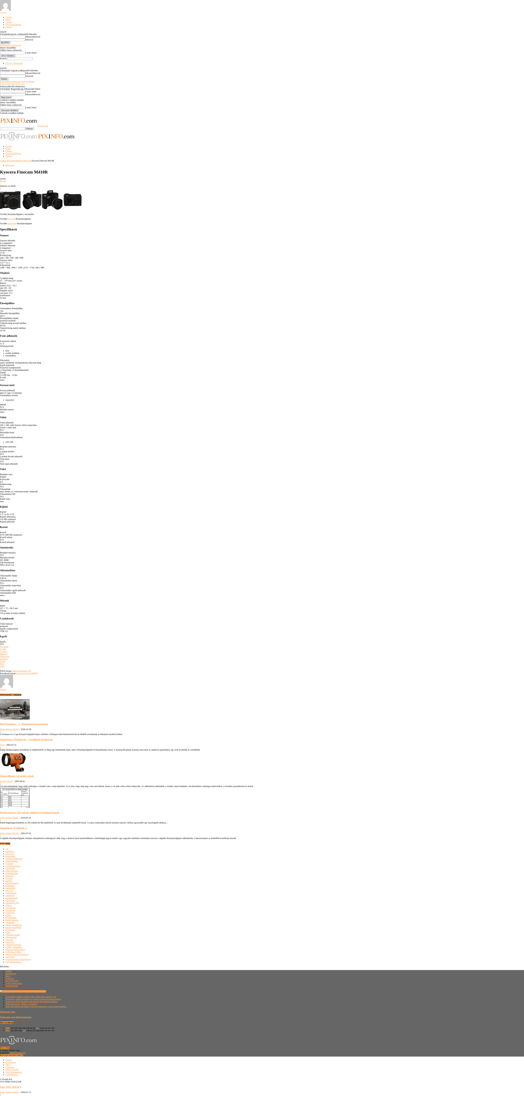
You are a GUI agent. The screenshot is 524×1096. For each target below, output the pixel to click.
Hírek (7, 20)
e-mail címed (30, 53)
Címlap (8, 17)
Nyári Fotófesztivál (13, 983)
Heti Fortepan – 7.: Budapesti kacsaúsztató (24, 724)
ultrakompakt (11, 937)
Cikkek (8, 22)
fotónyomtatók (11, 871)
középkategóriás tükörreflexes (18, 959)
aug (37, 1028)
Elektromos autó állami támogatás (15, 1017)
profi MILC (10, 957)
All (6, 849)
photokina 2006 (12, 903)
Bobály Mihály (6, 781)
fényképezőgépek (14, 161)
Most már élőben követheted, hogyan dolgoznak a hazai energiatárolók (35, 1006)
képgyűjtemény (12, 883)
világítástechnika (12, 935)
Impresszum (10, 973)
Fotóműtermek (11, 986)
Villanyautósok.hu (37, 991)
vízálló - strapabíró (13, 947)
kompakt (9, 940)
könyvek (9, 890)
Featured (9, 863)
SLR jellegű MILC (13, 952)
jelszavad (29, 39)
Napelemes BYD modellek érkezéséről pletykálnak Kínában (31, 1001)
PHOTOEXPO (12, 981)
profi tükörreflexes (13, 962)
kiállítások (9, 886)
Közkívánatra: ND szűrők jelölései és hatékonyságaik (29, 812)
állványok (9, 854)
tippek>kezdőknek (13, 927)
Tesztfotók (9, 922)
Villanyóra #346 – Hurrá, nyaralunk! (21, 1004)
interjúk (8, 881)
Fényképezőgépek (13, 24)
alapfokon (9, 851)
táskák (8, 915)
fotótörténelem (11, 873)
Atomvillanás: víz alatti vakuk (17, 776)
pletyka (8, 905)
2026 (7, 1028)
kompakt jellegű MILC (15, 949)
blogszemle (10, 856)
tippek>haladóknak (13, 925)
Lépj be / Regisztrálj (14, 63)
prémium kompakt (13, 945)
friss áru (8, 878)
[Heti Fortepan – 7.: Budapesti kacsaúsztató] (15, 719)
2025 (7, 1030)
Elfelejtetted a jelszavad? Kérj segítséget (17, 81)
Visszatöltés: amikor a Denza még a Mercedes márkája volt (30, 997)
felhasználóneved (32, 37)
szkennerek (10, 910)
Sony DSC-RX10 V (11, 1087)
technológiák (11, 918)
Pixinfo (3, 181)
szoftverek (9, 913)
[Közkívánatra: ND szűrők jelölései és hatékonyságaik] (15, 807)
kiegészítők (10, 888)
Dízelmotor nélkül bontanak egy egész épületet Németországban (33, 999)
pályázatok (10, 900)
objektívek (9, 895)
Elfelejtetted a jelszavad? (10, 45)
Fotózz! (8, 27)
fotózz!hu (9, 876)
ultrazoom (27, 161)
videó (7, 932)
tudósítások (10, 930)
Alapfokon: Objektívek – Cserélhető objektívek (26, 739)
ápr (24, 1030)
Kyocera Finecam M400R (26, 673)
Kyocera (11, 219)
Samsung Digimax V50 (21, 671)
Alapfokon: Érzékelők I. (13, 828)
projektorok (10, 908)
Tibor (2, 745)
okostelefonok (11, 898)
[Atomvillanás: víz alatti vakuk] (15, 771)
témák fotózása (11, 920)
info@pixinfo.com (18, 1053)
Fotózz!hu (9, 978)
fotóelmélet (10, 868)
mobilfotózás (11, 893)
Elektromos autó (7, 1012)
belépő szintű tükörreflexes (17, 954)
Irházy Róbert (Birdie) (9, 729)
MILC (8, 976)
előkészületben (11, 861)
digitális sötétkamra (13, 859)
